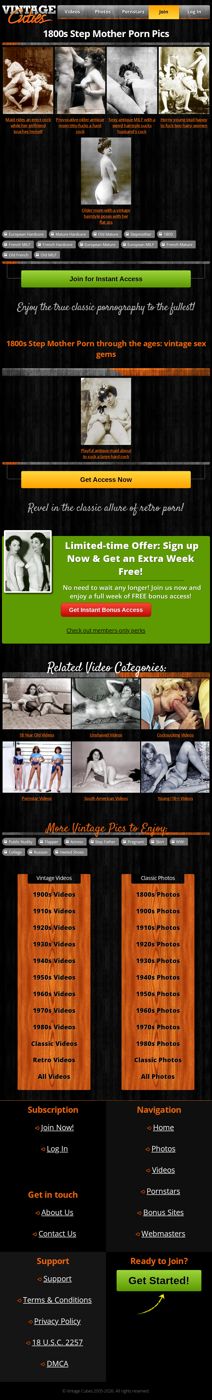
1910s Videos (54, 911)
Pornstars (133, 12)
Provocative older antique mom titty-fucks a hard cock (80, 125)
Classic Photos (158, 1060)
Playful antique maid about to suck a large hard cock (106, 453)
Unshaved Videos (106, 735)
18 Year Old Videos (36, 735)
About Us (57, 1212)
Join (163, 12)
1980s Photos (158, 1043)
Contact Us (57, 1233)
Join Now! (57, 1127)
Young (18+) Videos (175, 798)
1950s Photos (158, 994)
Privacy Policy (57, 1321)
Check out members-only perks (105, 630)
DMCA (57, 1363)
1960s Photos (158, 1010)
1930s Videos (54, 944)
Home (163, 1127)
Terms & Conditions (57, 1300)
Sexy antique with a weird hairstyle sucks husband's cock (132, 125)
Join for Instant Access (106, 279)
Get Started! (159, 1281)
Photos (103, 12)
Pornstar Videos (37, 798)
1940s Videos (54, 960)
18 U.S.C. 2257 (57, 1342)
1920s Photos (158, 944)
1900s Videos (54, 894)
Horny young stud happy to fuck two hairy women (184, 122)
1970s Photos (158, 1027)
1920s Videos (54, 927)
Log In (194, 12)
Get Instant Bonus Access (106, 610)
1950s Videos (54, 977)
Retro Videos (54, 1060)
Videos (72, 12)
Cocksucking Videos (175, 735)
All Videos (54, 1076)
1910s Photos (158, 927)
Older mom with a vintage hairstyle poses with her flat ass (106, 216)
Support (57, 1278)
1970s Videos (54, 1010)
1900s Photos (158, 911)
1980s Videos (54, 1027)
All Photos (158, 1076)
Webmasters (163, 1233)
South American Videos (106, 798)
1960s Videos (54, 994)
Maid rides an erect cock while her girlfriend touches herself (28, 125)
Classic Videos (54, 1043)
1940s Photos (158, 977)
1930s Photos (158, 960)
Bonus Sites (163, 1212)
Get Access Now (106, 479)
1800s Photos (158, 894)
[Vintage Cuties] (29, 22)
